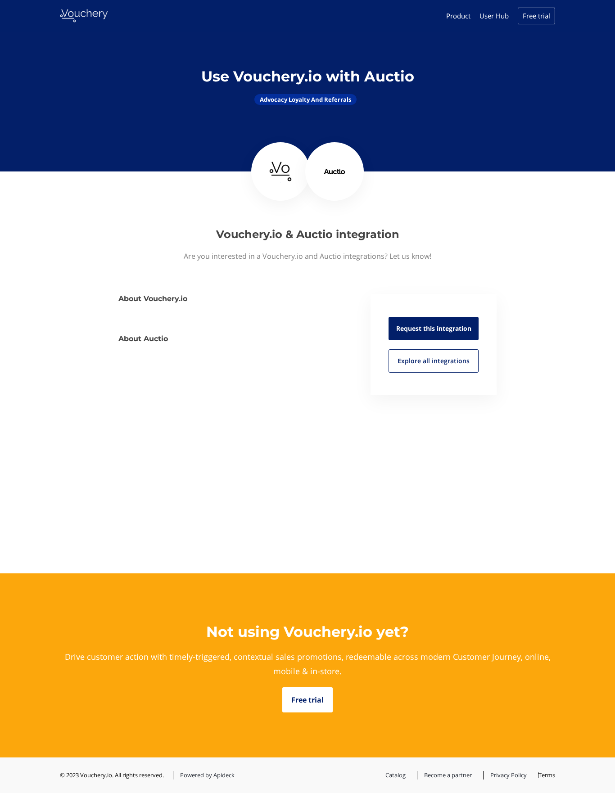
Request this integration (433, 328)
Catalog (395, 775)
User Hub (494, 15)
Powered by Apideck (207, 775)
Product (458, 15)
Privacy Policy (508, 775)
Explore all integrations (434, 360)
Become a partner (448, 775)
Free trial (536, 15)
